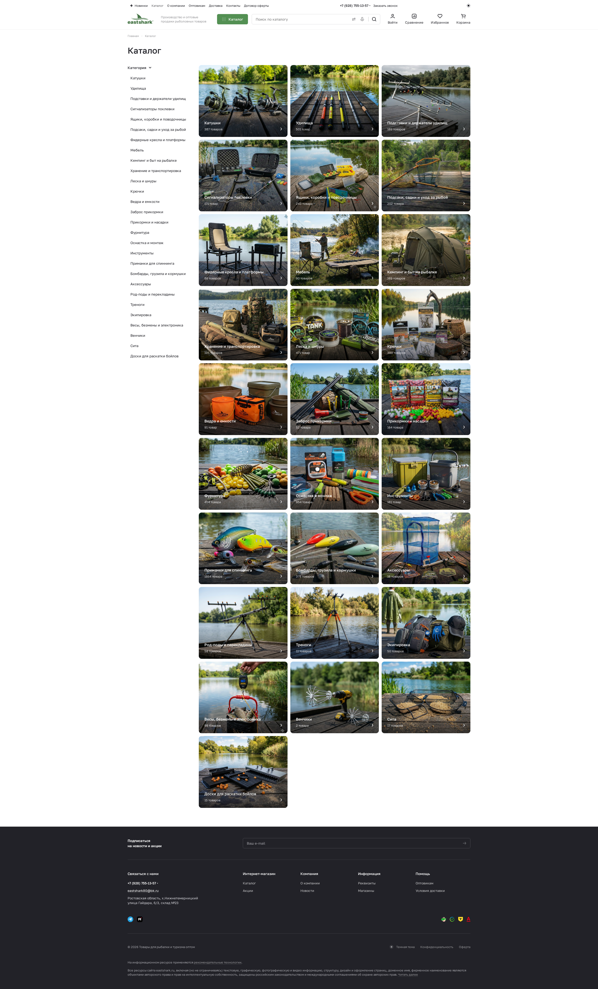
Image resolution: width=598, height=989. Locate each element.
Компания (309, 874)
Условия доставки (430, 891)
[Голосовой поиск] (363, 19)
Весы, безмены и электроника (156, 325)
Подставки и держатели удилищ (158, 98)
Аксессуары (140, 284)
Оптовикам (424, 883)
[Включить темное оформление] (468, 5)
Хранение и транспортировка (155, 170)
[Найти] (374, 19)
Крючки (137, 191)
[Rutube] (140, 919)
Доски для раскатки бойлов (154, 356)
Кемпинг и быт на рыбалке (153, 160)
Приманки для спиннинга (152, 263)
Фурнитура (139, 232)
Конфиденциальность (436, 947)
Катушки (137, 78)
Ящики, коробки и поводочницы (158, 119)
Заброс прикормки (146, 212)
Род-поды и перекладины (152, 294)
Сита (134, 346)
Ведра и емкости (144, 201)
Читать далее (408, 974)
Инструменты (142, 253)
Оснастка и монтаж (146, 243)
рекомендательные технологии (217, 962)
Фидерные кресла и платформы (157, 140)
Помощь (423, 874)
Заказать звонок (385, 5)
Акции (248, 891)
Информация (369, 874)
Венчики (137, 335)
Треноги (137, 304)
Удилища (138, 88)
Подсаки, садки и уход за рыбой (158, 129)
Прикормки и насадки (149, 222)
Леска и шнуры (143, 181)
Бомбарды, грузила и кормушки (158, 273)
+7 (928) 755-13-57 (354, 5)
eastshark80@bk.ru (143, 891)
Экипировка (140, 315)
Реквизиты (367, 883)
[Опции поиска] (353, 19)
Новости (307, 891)
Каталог (249, 883)
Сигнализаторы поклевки (152, 109)
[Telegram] (130, 919)
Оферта (464, 947)
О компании (310, 883)
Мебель (137, 150)
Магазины (366, 891)
